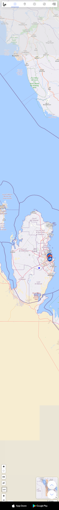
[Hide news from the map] (4, 483)
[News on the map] (6, 4)
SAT (4, 490)
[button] (39, 268)
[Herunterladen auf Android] (40, 506)
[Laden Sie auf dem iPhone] (19, 506)
